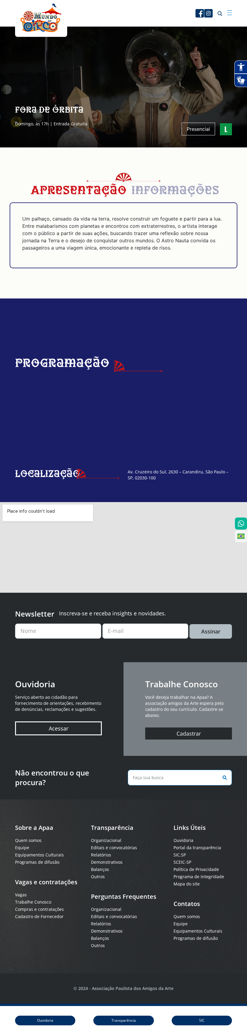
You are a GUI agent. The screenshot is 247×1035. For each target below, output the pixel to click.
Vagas (21, 895)
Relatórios (101, 855)
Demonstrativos (107, 862)
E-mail (116, 631)
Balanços (100, 869)
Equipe (22, 847)
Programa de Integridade (199, 876)
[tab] (78, 191)
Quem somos (28, 840)
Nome (28, 631)
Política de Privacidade (196, 869)
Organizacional (106, 840)
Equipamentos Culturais (39, 855)
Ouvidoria (183, 840)
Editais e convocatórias (114, 847)
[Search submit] (223, 777)
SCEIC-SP (182, 862)
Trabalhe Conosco (33, 902)
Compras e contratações (39, 909)
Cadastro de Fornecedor (39, 916)
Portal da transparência (197, 847)
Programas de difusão (37, 862)
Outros (98, 876)
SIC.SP (180, 855)
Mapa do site (187, 884)
